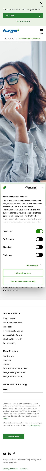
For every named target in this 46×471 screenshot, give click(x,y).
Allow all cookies (23, 273)
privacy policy (34, 425)
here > (5, 419)
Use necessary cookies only (23, 281)
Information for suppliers (15, 369)
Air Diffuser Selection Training (29, 38)
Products (7, 327)
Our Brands (8, 356)
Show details (32, 265)
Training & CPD (11, 38)
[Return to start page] (11, 31)
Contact (7, 360)
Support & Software (12, 335)
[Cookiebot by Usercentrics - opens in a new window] (27, 187)
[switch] (39, 239)
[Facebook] (14, 455)
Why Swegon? (9, 319)
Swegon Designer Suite (14, 373)
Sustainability (9, 343)
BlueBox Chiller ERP (12, 339)
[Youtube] (4, 455)
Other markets (23, 22)
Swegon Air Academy (13, 377)
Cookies (23, 469)
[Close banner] (42, 188)
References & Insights (13, 331)
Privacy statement (10, 469)
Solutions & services (12, 323)
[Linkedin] (9, 455)
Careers (6, 364)
